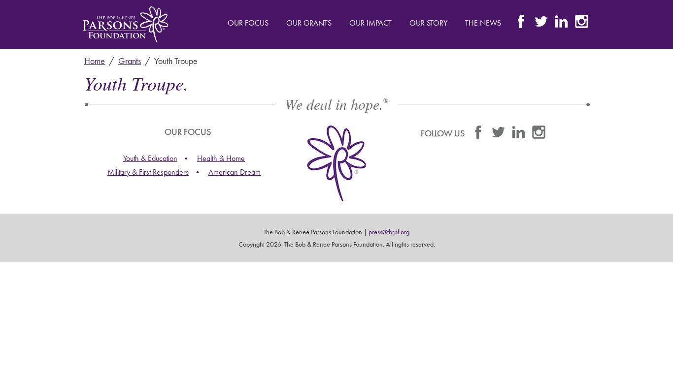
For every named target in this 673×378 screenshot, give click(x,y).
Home (94, 60)
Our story (428, 23)
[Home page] (125, 24)
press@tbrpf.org (389, 231)
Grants (129, 60)
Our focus (248, 23)
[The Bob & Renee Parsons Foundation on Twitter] (541, 24)
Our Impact (370, 23)
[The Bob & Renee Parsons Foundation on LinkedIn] (561, 24)
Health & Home (221, 158)
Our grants (309, 23)
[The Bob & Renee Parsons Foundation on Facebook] (521, 24)
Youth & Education (150, 158)
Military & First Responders (148, 172)
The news (483, 23)
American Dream (234, 172)
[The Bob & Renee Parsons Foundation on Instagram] (581, 24)
